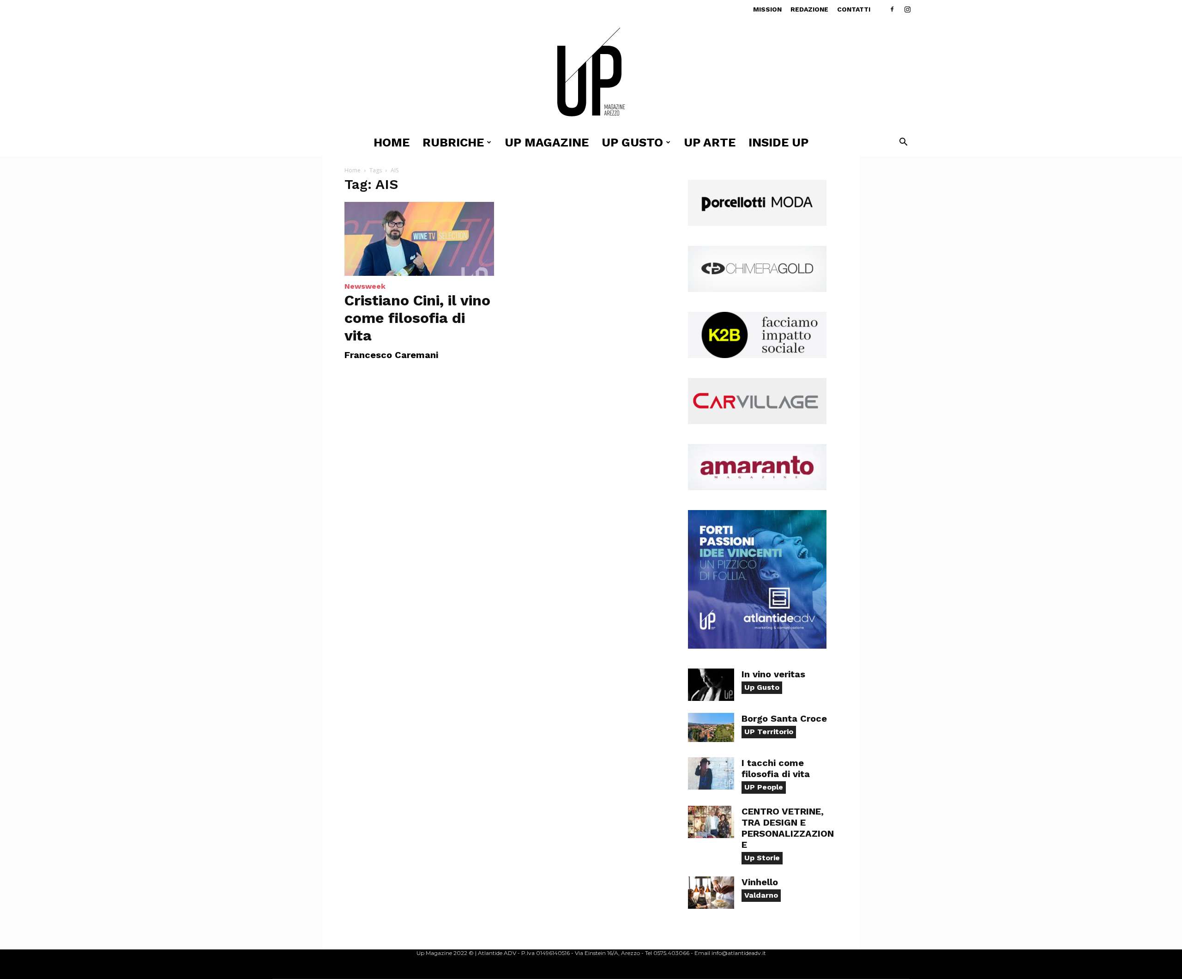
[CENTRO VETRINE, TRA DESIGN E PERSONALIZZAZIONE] (711, 822)
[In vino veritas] (711, 685)
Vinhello (760, 882)
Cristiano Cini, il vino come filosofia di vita (417, 318)
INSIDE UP (778, 142)
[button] (903, 143)
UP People (763, 787)
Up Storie (762, 857)
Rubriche (453, 142)
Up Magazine (547, 142)
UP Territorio (768, 731)
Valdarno (761, 895)
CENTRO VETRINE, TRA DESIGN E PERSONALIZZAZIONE (788, 828)
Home (392, 142)
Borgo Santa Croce (784, 718)
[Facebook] (892, 9)
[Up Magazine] (591, 73)
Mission (767, 9)
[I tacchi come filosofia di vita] (711, 773)
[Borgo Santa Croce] (711, 727)
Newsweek (365, 286)
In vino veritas (773, 674)
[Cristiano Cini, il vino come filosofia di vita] (419, 239)
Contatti (853, 9)
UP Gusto (632, 142)
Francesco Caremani (391, 354)
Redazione (809, 9)
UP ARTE (710, 142)
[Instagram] (907, 9)
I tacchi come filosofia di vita (776, 768)
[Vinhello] (711, 892)
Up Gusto (761, 687)
